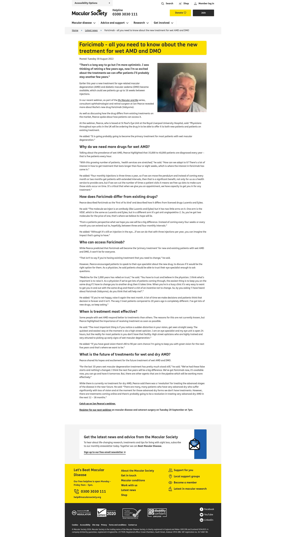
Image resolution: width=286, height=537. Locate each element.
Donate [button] (179, 12)
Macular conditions (133, 480)
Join (203, 12)
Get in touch (128, 475)
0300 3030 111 (125, 14)
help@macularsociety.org (87, 497)
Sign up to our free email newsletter (104, 452)
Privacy (104, 525)
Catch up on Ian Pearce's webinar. (97, 403)
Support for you (183, 470)
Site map (95, 525)
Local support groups (187, 476)
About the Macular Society (137, 470)
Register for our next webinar (95, 409)
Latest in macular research (190, 488)
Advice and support (113, 22)
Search (169, 3)
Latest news (91, 30)
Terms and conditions (117, 525)
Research (139, 22)
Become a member (185, 482)
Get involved (161, 22)
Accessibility (85, 525)
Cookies (75, 525)
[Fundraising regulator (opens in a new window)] (81, 512)
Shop (186, 3)
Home (89, 13)
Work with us (129, 485)
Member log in (206, 3)
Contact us (132, 525)
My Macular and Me (128, 100)
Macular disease (82, 22)
